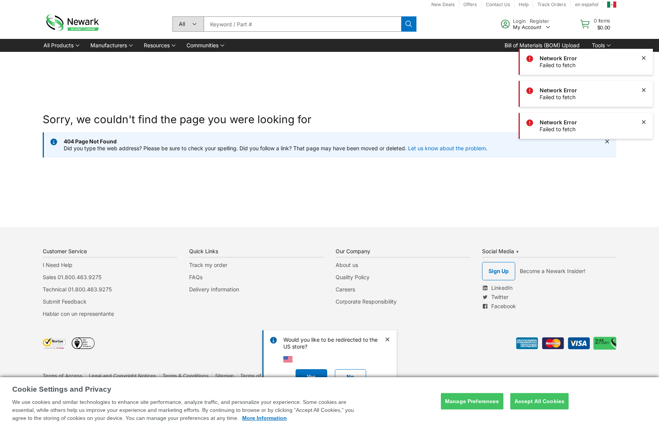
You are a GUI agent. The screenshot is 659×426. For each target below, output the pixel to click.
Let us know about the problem (447, 148)
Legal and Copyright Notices (122, 376)
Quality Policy (353, 277)
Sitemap (224, 376)
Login (519, 21)
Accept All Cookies (539, 401)
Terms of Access (62, 376)
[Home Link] (72, 24)
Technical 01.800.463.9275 (77, 289)
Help (524, 4)
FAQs (196, 277)
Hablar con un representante (78, 313)
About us (347, 265)
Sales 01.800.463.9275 (72, 277)
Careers (345, 289)
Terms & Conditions (185, 376)
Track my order (208, 265)
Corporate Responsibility (366, 301)
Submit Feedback (65, 301)
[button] (60, 45)
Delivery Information (214, 289)
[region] (329, 401)
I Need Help (57, 265)
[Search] (408, 24)
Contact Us (498, 4)
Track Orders (551, 4)
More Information (264, 418)
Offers (470, 4)
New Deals (443, 4)
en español (586, 4)
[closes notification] (644, 58)
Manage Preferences (472, 401)
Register (539, 21)
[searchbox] (302, 24)
